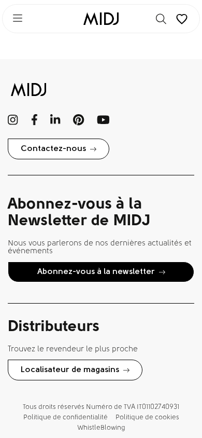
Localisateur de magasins (70, 370)
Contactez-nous (53, 149)
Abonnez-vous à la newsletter (96, 272)
